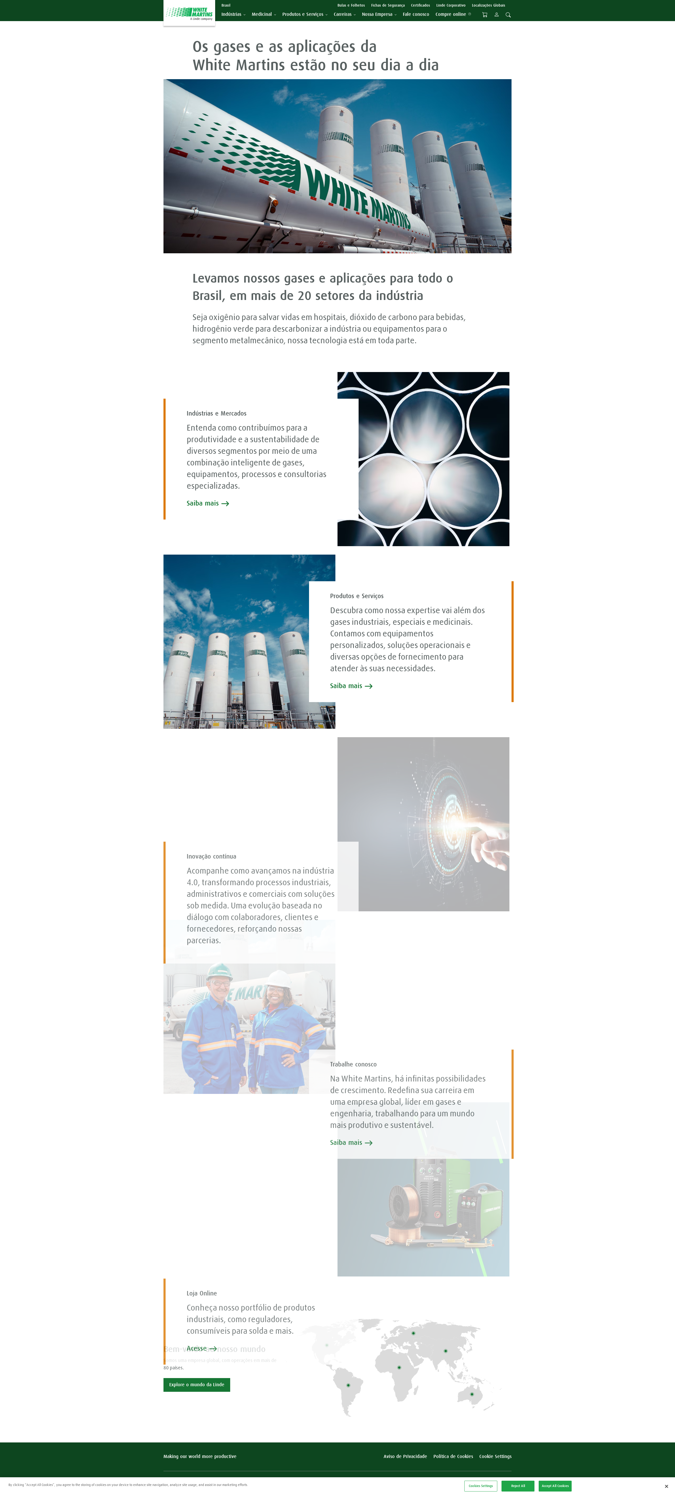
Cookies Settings (481, 1486)
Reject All (518, 1486)
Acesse (197, 1348)
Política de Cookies (453, 1456)
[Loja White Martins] (485, 14)
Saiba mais (203, 503)
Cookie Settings (495, 1456)
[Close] (666, 1486)
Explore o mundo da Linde (196, 1385)
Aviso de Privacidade (405, 1456)
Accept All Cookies (555, 1486)
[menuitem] (416, 14)
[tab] (233, 14)
